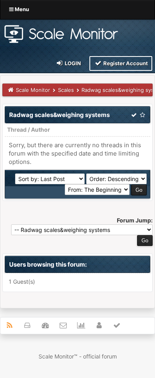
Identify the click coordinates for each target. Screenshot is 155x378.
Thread (17, 129)
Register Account (125, 63)
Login (72, 63)
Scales (66, 90)
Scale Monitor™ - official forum (78, 356)
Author (40, 129)
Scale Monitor (33, 90)
